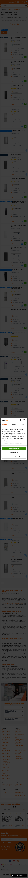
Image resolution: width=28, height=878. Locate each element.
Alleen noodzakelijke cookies (14, 456)
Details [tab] (14, 424)
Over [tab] (23, 424)
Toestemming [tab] (5, 424)
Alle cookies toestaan (14, 448)
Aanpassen (13, 452)
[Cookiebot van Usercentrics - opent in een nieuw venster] (20, 420)
